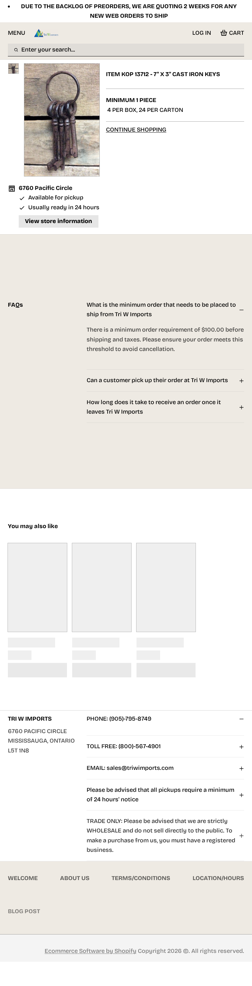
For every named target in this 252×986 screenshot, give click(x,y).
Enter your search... (48, 49)
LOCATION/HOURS (218, 878)
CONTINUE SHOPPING (136, 129)
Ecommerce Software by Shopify (90, 951)
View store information (58, 221)
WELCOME (23, 878)
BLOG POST (24, 911)
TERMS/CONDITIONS (141, 878)
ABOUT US (75, 878)
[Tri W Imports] (46, 33)
